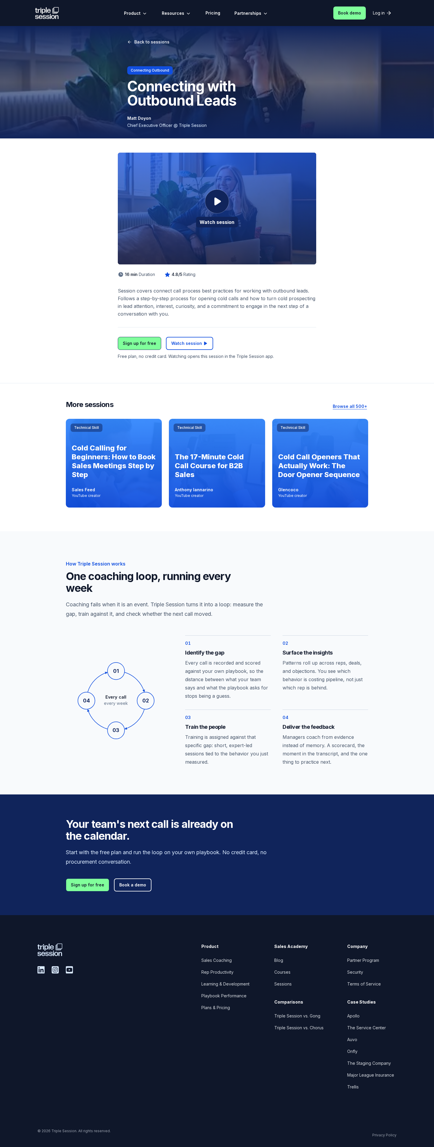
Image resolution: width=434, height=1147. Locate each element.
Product (132, 13)
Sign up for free (139, 343)
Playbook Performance (224, 995)
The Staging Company (369, 1063)
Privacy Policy (384, 1135)
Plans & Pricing (215, 1007)
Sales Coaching (216, 960)
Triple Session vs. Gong (297, 1015)
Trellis (353, 1086)
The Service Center (366, 1027)
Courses (282, 972)
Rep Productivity (217, 972)
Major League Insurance (370, 1074)
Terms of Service (364, 983)
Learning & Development (225, 983)
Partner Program (363, 960)
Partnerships (247, 13)
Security (355, 972)
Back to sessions (151, 41)
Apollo (353, 1015)
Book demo (349, 12)
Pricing (212, 12)
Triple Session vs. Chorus (299, 1027)
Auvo (352, 1039)
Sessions (283, 983)
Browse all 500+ (350, 406)
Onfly (352, 1051)
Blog (278, 960)
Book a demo (132, 884)
